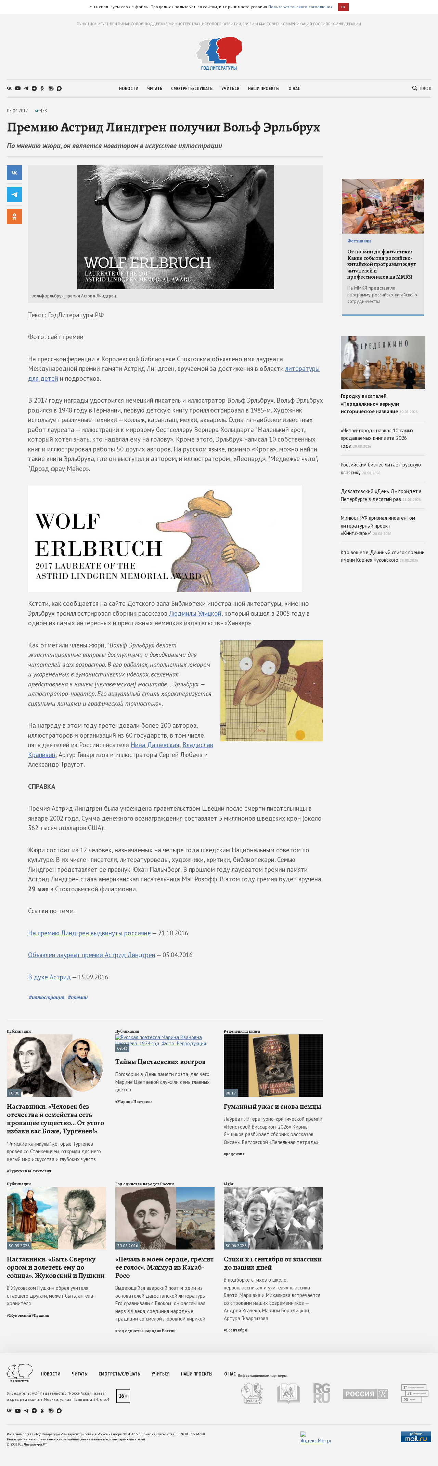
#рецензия (234, 1154)
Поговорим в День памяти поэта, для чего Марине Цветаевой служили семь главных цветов (162, 1082)
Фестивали (359, 241)
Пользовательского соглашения (300, 6)
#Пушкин (40, 1315)
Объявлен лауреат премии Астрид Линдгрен (91, 955)
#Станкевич (39, 1171)
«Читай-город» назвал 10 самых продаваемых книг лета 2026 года (377, 438)
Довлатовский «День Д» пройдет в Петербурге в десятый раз (381, 495)
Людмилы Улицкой (194, 613)
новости (128, 88)
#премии (78, 997)
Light (228, 1184)
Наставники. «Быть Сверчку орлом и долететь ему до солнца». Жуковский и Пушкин (55, 1267)
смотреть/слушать (191, 88)
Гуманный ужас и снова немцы (272, 1106)
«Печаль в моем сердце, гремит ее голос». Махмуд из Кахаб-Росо (164, 1267)
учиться (230, 88)
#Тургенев (17, 1171)
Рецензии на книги (242, 1031)
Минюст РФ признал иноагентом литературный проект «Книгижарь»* (378, 525)
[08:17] (273, 1037)
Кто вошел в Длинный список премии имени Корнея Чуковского (383, 556)
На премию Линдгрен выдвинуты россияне (89, 933)
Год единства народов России (144, 1184)
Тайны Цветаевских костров (160, 1062)
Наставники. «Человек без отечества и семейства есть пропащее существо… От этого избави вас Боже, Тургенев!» (55, 1118)
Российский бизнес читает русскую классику (381, 468)
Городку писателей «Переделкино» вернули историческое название (379, 404)
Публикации (19, 1031)
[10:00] (56, 1037)
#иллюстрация (46, 997)
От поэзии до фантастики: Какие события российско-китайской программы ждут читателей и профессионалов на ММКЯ (381, 264)
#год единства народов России (145, 1331)
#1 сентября (235, 1330)
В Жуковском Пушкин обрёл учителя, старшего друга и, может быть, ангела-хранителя (51, 1296)
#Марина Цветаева (134, 1101)
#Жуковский (19, 1315)
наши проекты (264, 88)
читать (154, 88)
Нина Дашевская (155, 745)
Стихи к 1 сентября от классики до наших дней (273, 1263)
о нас (294, 88)
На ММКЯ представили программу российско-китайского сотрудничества (382, 294)
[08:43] (165, 1037)
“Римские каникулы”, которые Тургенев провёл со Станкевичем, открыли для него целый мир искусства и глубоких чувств (54, 1151)
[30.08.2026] (56, 1190)
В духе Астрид (49, 977)
